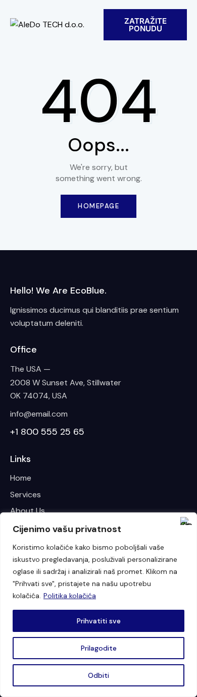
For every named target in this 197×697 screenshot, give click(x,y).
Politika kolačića (69, 595)
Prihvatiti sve (99, 620)
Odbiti (98, 675)
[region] (98, 604)
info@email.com (39, 414)
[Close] (186, 521)
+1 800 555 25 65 (47, 432)
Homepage (98, 206)
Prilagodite (99, 648)
